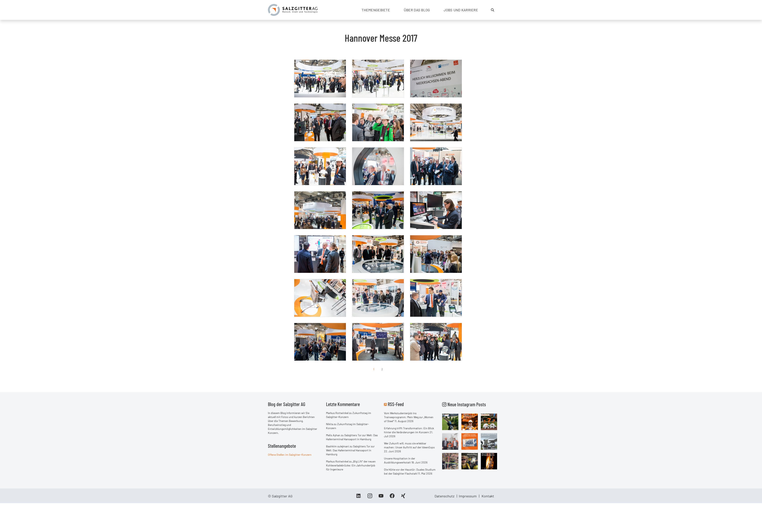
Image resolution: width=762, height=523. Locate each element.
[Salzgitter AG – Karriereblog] (293, 9)
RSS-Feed (396, 404)
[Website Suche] (492, 10)
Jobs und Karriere (461, 10)
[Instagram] (370, 497)
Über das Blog (417, 10)
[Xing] (403, 497)
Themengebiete (376, 10)
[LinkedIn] (358, 497)
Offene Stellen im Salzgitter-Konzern (290, 454)
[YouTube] (381, 497)
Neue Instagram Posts (466, 404)
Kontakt (488, 496)
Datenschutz (444, 496)
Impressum (468, 496)
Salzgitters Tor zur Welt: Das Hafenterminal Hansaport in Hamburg (350, 450)
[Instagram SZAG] (450, 421)
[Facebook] (392, 497)
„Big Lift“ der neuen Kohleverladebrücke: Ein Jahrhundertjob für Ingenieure (351, 465)
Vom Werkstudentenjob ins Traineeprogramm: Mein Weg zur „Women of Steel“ (408, 417)
